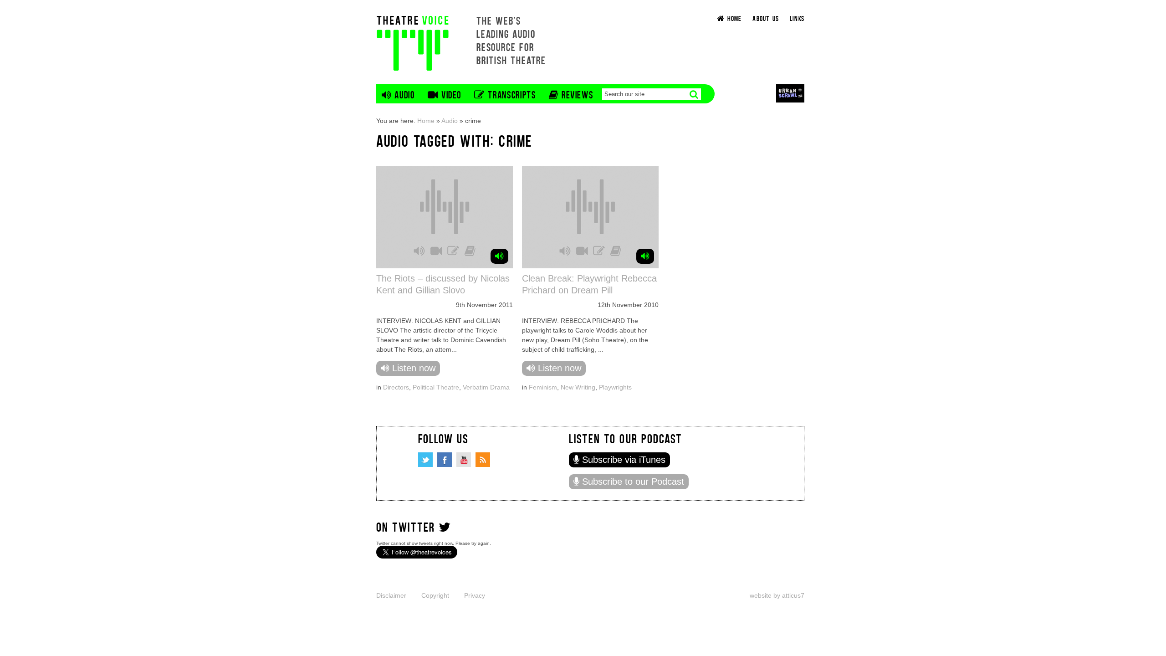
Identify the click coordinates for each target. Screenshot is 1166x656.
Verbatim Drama (486, 387)
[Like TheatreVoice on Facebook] (444, 459)
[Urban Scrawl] (790, 93)
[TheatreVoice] (412, 42)
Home (426, 120)
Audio (449, 120)
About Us (765, 18)
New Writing (578, 387)
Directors (396, 387)
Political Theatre (436, 387)
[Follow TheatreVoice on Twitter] (425, 459)
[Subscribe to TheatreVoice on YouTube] (463, 459)
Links (797, 18)
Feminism (543, 387)
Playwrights (615, 387)
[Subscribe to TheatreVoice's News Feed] (483, 459)
